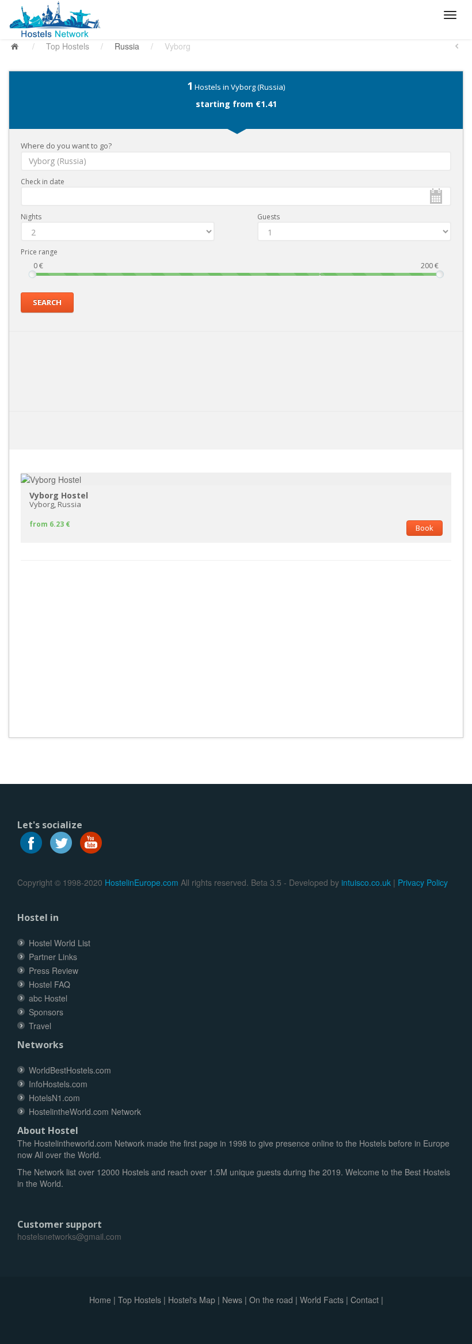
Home (100, 1299)
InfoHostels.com (58, 1084)
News (232, 1299)
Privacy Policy (423, 882)
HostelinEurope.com (141, 882)
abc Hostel (48, 998)
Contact (365, 1299)
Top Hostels (67, 46)
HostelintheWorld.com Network (85, 1111)
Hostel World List (59, 943)
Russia (127, 46)
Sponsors (46, 1012)
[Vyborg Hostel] (51, 478)
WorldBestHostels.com (70, 1070)
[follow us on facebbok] (31, 841)
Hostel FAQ (49, 984)
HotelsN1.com (54, 1097)
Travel (40, 1025)
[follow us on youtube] (91, 841)
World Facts (322, 1299)
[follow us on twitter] (61, 841)
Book (424, 528)
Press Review (53, 970)
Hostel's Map (191, 1299)
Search (47, 302)
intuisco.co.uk (366, 882)
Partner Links (53, 956)
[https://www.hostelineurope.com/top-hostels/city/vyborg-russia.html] (59, 20)
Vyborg (41, 504)
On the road (271, 1299)
